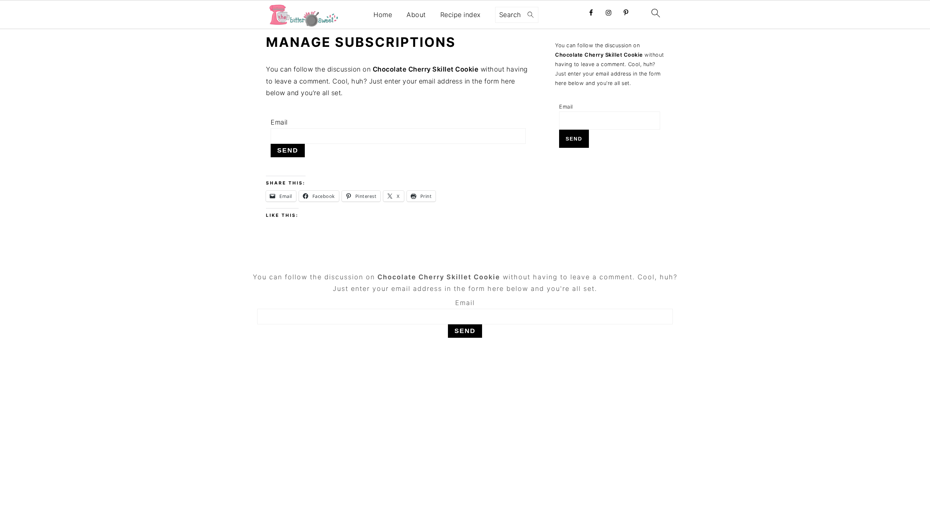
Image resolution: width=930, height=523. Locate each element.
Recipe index (460, 15)
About (416, 15)
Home (382, 15)
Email (279, 122)
